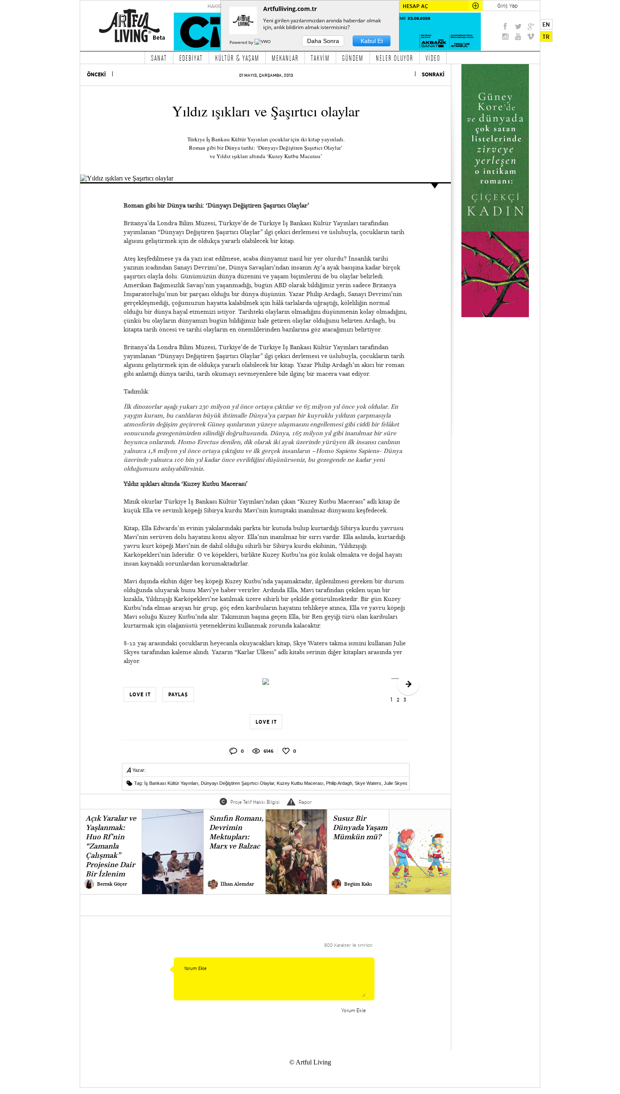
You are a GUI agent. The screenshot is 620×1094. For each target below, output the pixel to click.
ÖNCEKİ (96, 74)
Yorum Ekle (353, 1010)
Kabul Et (372, 41)
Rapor (305, 802)
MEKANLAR (285, 57)
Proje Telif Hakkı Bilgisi (255, 802)
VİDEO (433, 57)
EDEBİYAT (191, 57)
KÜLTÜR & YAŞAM (237, 57)
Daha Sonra (323, 41)
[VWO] (263, 42)
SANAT (159, 57)
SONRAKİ (433, 74)
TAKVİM (320, 57)
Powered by (241, 42)
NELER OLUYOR (394, 57)
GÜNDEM (353, 57)
